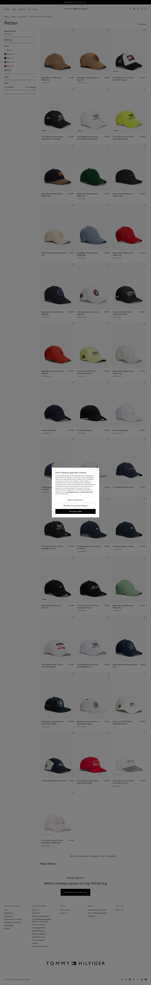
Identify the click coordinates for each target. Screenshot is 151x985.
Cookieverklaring (73, 492)
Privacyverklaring (87, 492)
